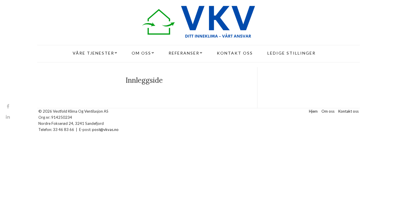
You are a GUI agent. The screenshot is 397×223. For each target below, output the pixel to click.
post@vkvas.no (105, 129)
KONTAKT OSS (235, 53)
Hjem (313, 111)
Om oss (328, 111)
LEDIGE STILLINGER (291, 53)
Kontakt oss (348, 111)
